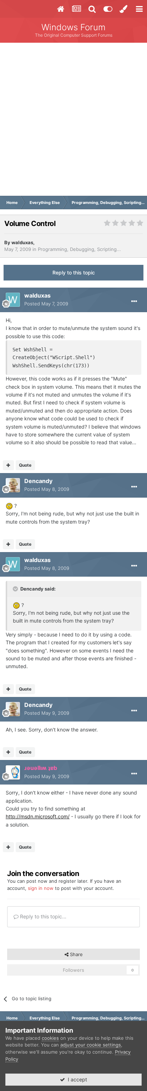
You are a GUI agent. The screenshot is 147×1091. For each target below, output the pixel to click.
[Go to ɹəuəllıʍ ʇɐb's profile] (13, 772)
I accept (76, 1079)
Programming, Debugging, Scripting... (79, 249)
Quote (25, 465)
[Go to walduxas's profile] (13, 300)
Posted (46, 303)
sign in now (41, 888)
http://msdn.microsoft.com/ (38, 816)
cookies (50, 1038)
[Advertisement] (73, 119)
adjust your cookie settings (90, 1045)
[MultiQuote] (8, 465)
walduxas (22, 242)
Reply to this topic (73, 272)
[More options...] (134, 301)
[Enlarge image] (9, 506)
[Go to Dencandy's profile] (13, 485)
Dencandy (38, 480)
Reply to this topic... (42, 916)
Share (76, 954)
